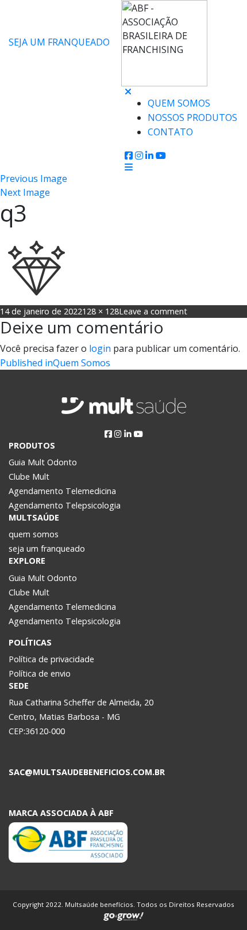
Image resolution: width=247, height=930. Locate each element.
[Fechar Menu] (128, 91)
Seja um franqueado (59, 42)
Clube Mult (29, 476)
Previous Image (33, 178)
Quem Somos (179, 103)
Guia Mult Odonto (43, 462)
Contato (170, 132)
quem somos (34, 534)
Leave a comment (153, 311)
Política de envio (40, 673)
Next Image (25, 192)
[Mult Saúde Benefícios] (62, 94)
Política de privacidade (51, 659)
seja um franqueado (47, 548)
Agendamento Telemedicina (62, 490)
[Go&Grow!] (123, 914)
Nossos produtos (192, 117)
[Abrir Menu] (129, 167)
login (100, 348)
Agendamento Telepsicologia (65, 505)
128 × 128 (100, 311)
